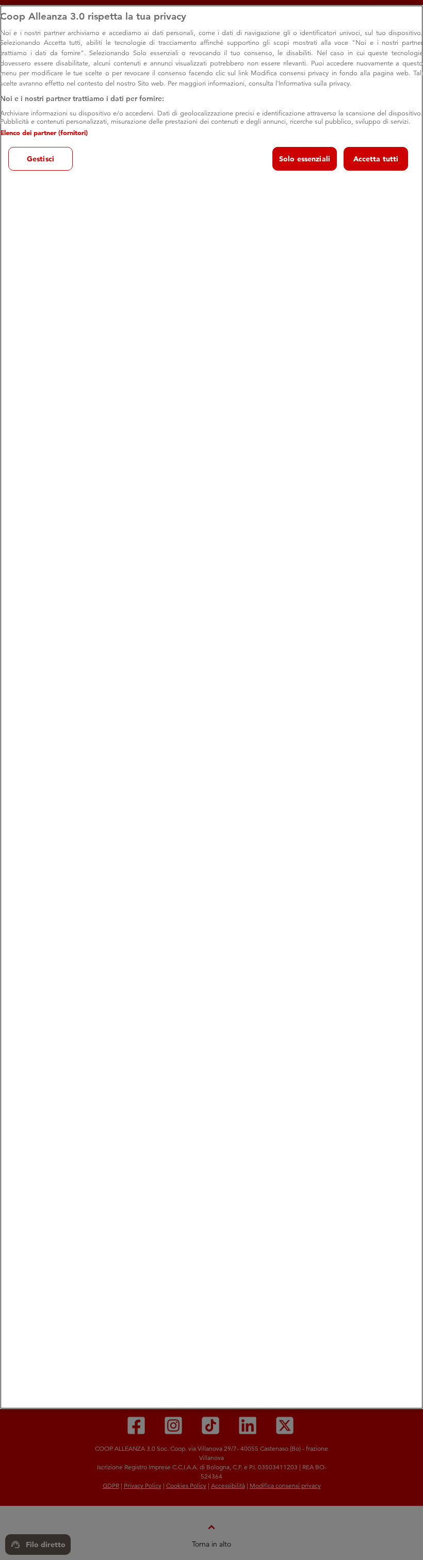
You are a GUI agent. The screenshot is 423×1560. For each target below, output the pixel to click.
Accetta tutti (376, 158)
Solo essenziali (304, 158)
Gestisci (40, 158)
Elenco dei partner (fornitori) (44, 132)
